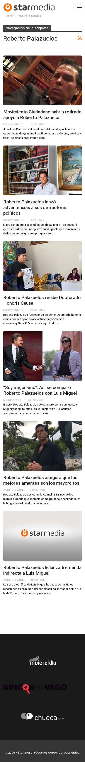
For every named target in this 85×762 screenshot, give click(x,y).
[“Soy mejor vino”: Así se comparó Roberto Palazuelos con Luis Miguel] (42, 356)
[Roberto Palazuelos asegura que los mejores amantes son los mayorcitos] (42, 446)
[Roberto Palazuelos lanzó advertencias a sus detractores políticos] (42, 170)
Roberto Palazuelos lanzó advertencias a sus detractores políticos (35, 207)
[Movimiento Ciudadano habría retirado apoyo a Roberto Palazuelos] (42, 80)
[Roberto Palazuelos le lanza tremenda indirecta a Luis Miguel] (42, 536)
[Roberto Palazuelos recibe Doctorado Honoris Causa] (42, 266)
